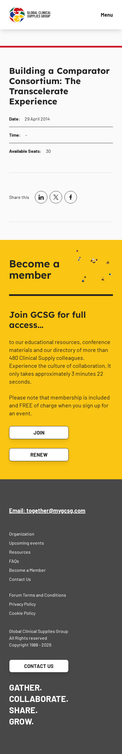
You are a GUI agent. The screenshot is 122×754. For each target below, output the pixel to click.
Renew (39, 455)
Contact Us (20, 579)
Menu (107, 15)
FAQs (14, 561)
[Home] (30, 15)
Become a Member (27, 570)
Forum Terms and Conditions (37, 595)
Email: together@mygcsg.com (47, 510)
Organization (21, 533)
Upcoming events (26, 542)
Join (39, 432)
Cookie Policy (22, 613)
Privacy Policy (22, 604)
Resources (20, 552)
